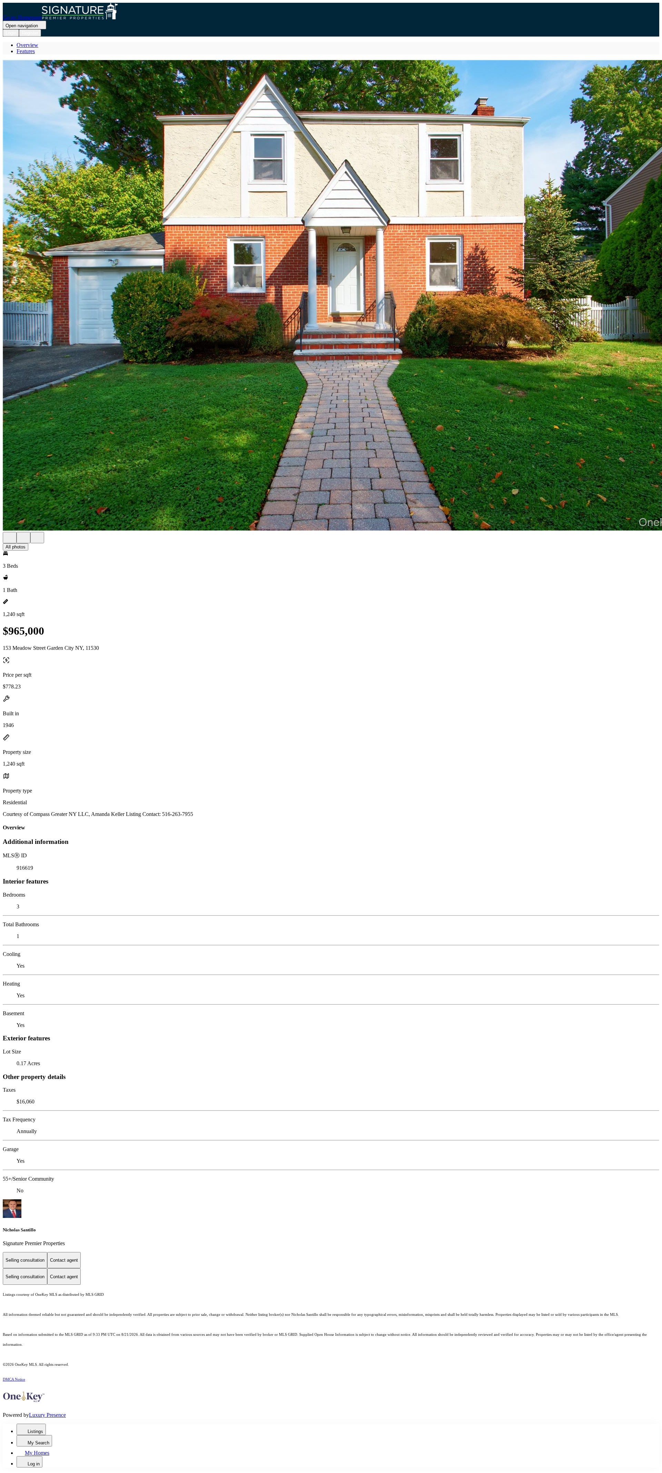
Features (26, 51)
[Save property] (23, 537)
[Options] (10, 537)
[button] (331, 296)
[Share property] (37, 537)
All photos (16, 546)
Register (30, 33)
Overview (27, 45)
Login (11, 33)
